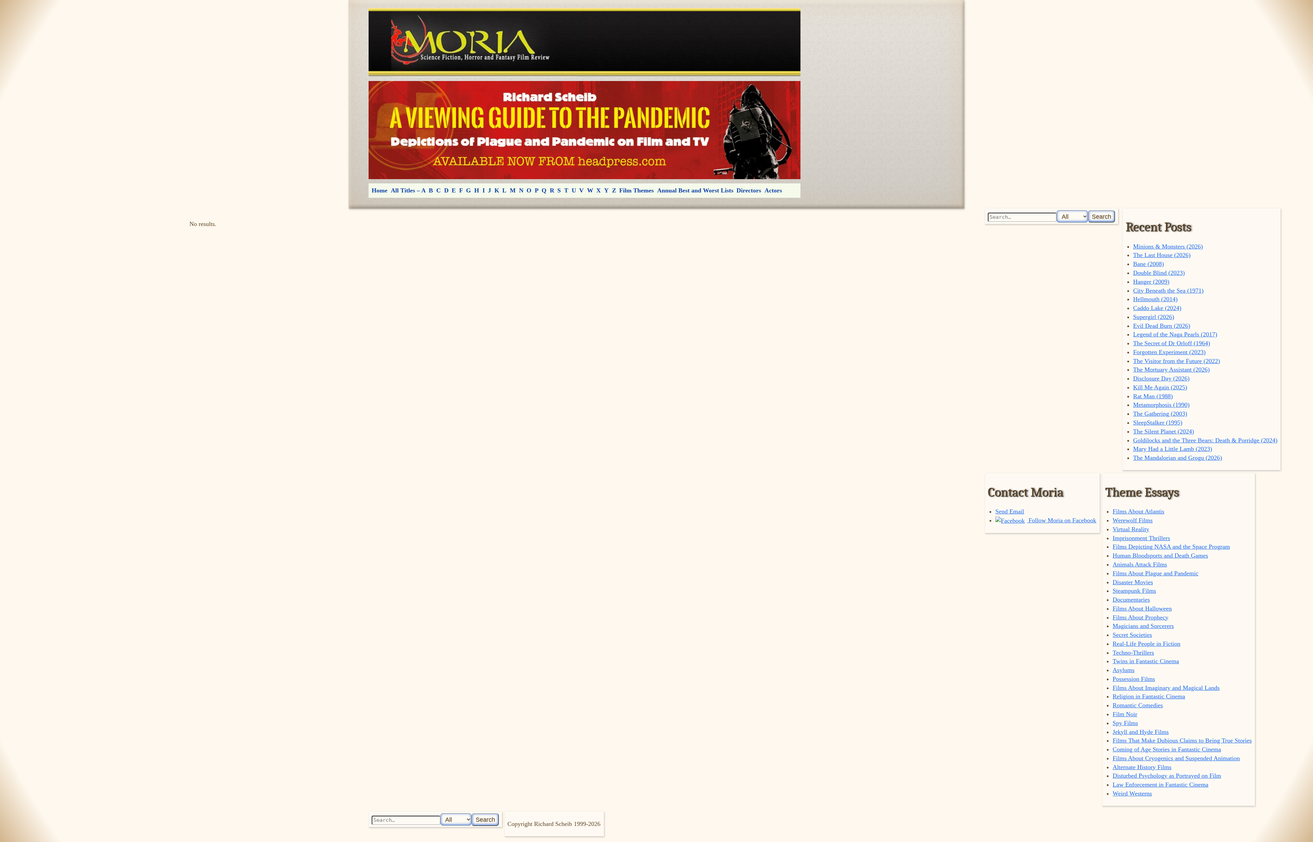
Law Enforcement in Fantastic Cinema (1160, 784)
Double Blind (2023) (1159, 272)
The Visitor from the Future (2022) (1176, 361)
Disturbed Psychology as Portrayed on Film (1167, 775)
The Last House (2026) (1162, 255)
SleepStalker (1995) (1157, 422)
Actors (773, 190)
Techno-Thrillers (1133, 652)
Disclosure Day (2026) (1161, 378)
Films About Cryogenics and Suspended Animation (1176, 758)
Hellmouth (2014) (1155, 299)
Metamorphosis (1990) (1161, 404)
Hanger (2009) (1151, 281)
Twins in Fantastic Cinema (1146, 661)
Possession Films (1134, 679)
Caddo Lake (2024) (1157, 308)
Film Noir (1125, 714)
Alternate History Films (1142, 767)
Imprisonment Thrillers (1141, 538)
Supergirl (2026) (1153, 316)
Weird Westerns (1132, 793)
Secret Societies (1132, 634)
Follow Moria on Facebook (1061, 520)
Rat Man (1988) (1153, 396)
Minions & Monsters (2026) (1168, 246)
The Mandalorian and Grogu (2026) (1177, 457)
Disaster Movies (1133, 582)
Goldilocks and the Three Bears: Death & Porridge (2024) (1205, 440)
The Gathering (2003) (1160, 413)
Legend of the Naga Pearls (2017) (1175, 334)
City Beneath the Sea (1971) (1168, 290)
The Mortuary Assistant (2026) (1171, 369)
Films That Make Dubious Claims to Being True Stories (1182, 740)
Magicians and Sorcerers (1143, 626)
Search (1101, 216)
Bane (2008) (1148, 263)
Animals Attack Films (1140, 564)
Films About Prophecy (1140, 617)
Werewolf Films (1133, 520)
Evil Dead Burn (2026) (1161, 325)
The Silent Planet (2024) (1163, 431)
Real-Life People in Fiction (1146, 643)
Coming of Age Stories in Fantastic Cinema (1167, 749)
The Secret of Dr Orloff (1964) (1171, 343)
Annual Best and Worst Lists (695, 190)
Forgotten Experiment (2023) (1169, 352)
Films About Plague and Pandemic (1155, 573)
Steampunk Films (1134, 590)
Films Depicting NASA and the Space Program (1171, 546)
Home (379, 190)
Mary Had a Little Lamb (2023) (1172, 448)
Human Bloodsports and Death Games (1160, 555)
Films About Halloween (1142, 608)
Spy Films (1125, 723)
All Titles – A (408, 190)
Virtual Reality (1131, 529)
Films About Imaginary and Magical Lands (1166, 687)
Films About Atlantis (1138, 511)
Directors (749, 190)
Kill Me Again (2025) (1160, 387)
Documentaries (1131, 599)
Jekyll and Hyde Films (1141, 732)
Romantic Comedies (1138, 705)
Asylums (1124, 670)
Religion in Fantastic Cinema (1149, 696)
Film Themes (636, 190)
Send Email (1009, 511)
